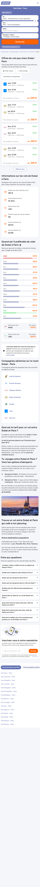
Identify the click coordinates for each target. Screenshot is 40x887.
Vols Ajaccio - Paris (7, 710)
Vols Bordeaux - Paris (8, 695)
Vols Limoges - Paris (8, 702)
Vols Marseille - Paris (8, 680)
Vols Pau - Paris (6, 706)
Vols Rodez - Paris (7, 717)
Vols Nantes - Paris (7, 724)
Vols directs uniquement (11, 76)
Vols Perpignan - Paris (8, 688)
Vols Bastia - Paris (7, 713)
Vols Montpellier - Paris (9, 691)
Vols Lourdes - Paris (7, 684)
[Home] (6, 3)
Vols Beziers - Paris (7, 721)
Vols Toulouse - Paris (8, 677)
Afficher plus (20, 169)
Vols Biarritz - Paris (7, 699)
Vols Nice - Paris (6, 673)
